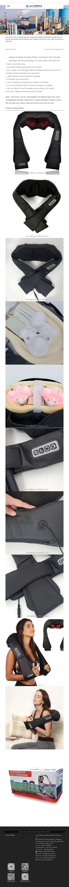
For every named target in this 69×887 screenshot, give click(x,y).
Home (20, 832)
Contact (43, 832)
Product (15, 37)
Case (38, 832)
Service (48, 832)
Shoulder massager (24, 37)
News (34, 832)
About (24, 832)
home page (8, 37)
